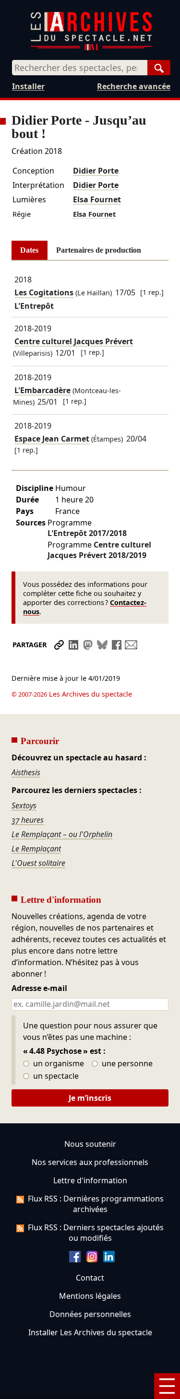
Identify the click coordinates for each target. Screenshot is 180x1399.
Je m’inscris (90, 1098)
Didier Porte (96, 170)
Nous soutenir (90, 1144)
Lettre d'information (90, 1180)
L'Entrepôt (87, 533)
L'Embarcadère (42, 390)
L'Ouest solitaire (38, 863)
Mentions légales (90, 1296)
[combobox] (79, 67)
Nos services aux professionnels (90, 1162)
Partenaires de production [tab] (98, 250)
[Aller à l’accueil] (91, 48)
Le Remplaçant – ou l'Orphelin (62, 834)
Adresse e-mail (39, 988)
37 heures (28, 820)
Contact (90, 1277)
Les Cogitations (43, 293)
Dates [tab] (29, 250)
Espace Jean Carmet (51, 439)
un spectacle (55, 1076)
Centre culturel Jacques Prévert (73, 341)
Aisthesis (26, 772)
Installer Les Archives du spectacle (90, 1332)
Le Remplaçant (36, 848)
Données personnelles (90, 1314)
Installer (28, 86)
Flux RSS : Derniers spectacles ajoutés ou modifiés (96, 1232)
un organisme (57, 1064)
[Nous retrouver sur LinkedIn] (109, 1259)
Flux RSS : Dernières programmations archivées (96, 1203)
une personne (126, 1064)
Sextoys (24, 805)
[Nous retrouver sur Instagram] (92, 1259)
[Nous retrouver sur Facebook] (75, 1259)
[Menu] (167, 1386)
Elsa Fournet (97, 199)
